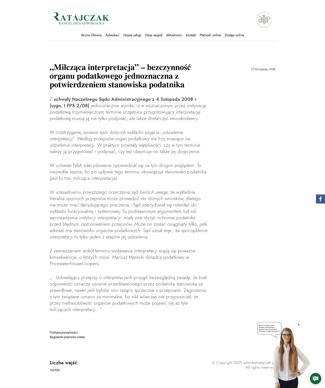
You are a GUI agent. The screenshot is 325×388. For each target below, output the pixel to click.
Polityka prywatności (63, 332)
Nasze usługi (132, 35)
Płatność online (210, 35)
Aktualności (174, 35)
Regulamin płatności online (67, 337)
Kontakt (191, 35)
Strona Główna (91, 35)
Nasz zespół (153, 35)
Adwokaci (113, 35)
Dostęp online (234, 35)
